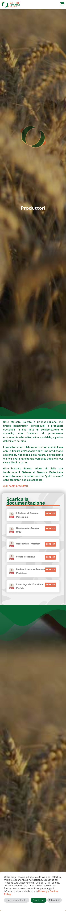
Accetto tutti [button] (39, 900)
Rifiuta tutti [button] (54, 900)
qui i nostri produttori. (16, 485)
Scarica (50, 513)
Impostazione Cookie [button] (16, 900)
